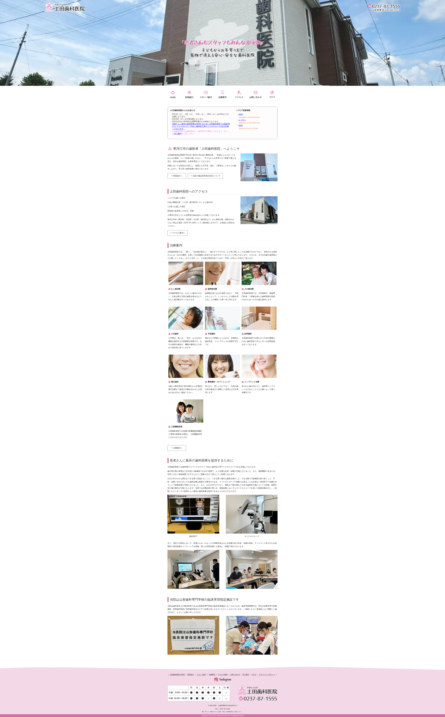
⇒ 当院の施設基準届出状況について (205, 176)
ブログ (272, 94)
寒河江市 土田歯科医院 (64, 7)
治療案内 (222, 94)
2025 (240, 114)
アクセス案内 (223, 674)
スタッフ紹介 (206, 94)
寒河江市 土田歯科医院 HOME (173, 94)
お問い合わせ (235, 674)
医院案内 (189, 94)
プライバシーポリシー (267, 674)
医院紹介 (191, 674)
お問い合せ (255, 94)
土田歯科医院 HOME (177, 674)
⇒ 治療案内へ (177, 448)
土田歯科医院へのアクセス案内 (239, 94)
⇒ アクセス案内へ (177, 233)
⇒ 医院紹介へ (177, 176)
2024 (240, 125)
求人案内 (177, 134)
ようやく (242, 120)
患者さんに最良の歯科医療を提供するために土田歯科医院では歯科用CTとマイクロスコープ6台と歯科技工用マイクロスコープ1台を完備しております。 (201, 126)
